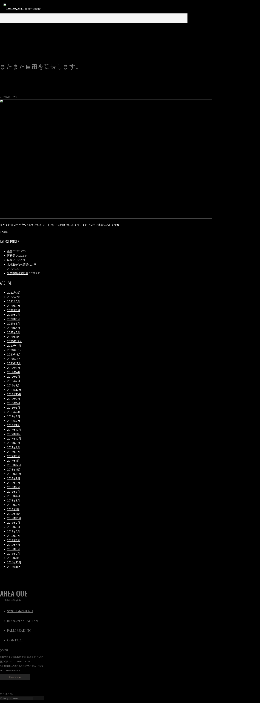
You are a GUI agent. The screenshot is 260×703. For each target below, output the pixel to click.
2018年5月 (13, 407)
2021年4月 (13, 328)
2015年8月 (13, 527)
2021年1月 (13, 336)
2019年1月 (13, 385)
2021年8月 (13, 310)
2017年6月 (13, 447)
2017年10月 (14, 438)
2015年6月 (13, 536)
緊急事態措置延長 (17, 273)
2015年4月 (13, 544)
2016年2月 (13, 505)
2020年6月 (14, 354)
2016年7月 (13, 487)
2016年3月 (13, 500)
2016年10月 (14, 474)
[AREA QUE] (14, 8)
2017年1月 (13, 460)
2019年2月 (13, 381)
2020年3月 (14, 363)
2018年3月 (13, 416)
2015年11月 (14, 513)
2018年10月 (14, 394)
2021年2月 (13, 332)
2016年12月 (14, 465)
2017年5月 (13, 452)
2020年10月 (14, 350)
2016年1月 (13, 509)
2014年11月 (14, 567)
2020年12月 (14, 341)
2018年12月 (14, 390)
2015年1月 (13, 558)
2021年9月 (13, 306)
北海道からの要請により (21, 264)
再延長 (11, 255)
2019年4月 (13, 372)
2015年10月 (14, 518)
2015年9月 (13, 522)
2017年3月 (13, 456)
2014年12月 (14, 562)
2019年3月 (13, 376)
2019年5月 (13, 367)
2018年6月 (13, 403)
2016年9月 (13, 478)
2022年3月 (14, 292)
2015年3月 (13, 549)
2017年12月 (14, 429)
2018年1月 (13, 425)
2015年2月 (13, 553)
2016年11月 (14, 469)
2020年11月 (14, 345)
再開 (9, 251)
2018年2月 (13, 421)
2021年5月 (13, 323)
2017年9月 (13, 443)
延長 (9, 260)
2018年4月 (13, 412)
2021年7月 (13, 314)
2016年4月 (13, 496)
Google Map (15, 677)
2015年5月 (13, 540)
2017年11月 (14, 434)
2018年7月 (13, 398)
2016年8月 (13, 482)
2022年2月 (14, 297)
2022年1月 (13, 301)
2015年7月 (13, 531)
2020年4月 (14, 359)
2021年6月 (13, 319)
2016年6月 (13, 491)
